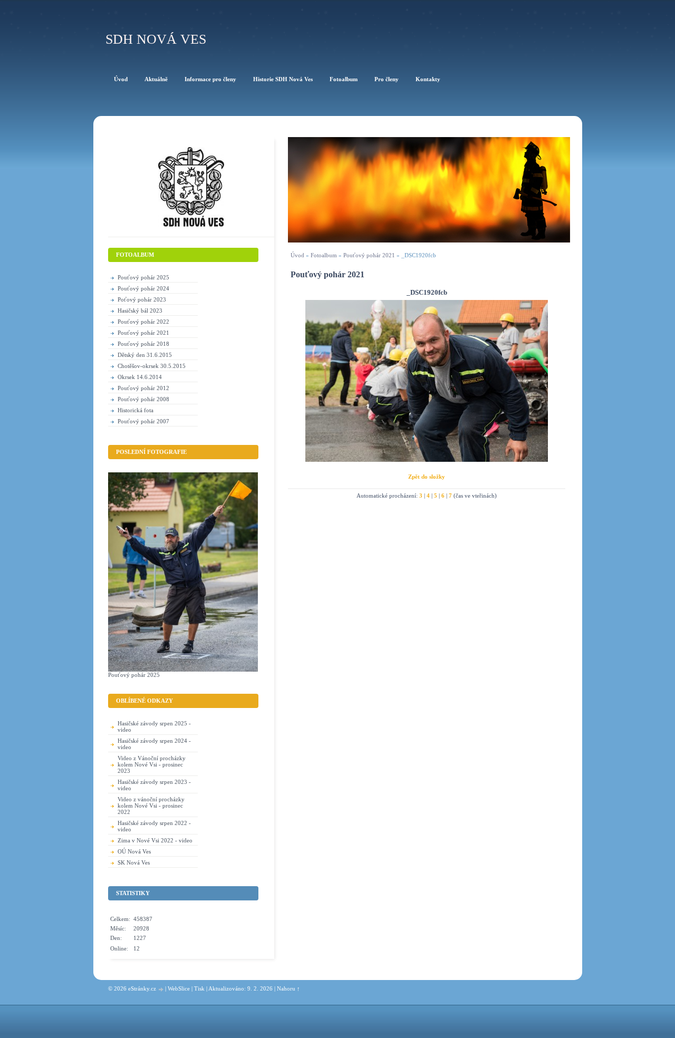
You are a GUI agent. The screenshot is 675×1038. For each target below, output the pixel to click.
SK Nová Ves (134, 862)
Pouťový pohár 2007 (143, 421)
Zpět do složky (426, 476)
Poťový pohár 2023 (142, 299)
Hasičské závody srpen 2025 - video (154, 726)
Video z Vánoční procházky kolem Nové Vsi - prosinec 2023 (152, 764)
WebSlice (179, 988)
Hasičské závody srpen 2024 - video (154, 744)
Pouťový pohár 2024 (143, 288)
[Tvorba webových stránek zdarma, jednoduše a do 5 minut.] (161, 989)
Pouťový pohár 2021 (369, 255)
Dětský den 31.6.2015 (145, 355)
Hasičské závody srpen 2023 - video (154, 785)
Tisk (199, 988)
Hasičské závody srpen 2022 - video (154, 826)
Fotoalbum (324, 255)
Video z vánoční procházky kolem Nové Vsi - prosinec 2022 (151, 805)
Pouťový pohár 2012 (143, 388)
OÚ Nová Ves (134, 851)
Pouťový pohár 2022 (143, 321)
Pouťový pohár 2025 (143, 277)
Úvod (297, 255)
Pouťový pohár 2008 (143, 399)
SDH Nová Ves (155, 39)
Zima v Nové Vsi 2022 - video (155, 840)
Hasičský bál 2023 (140, 310)
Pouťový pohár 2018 (143, 344)
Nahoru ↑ (288, 988)
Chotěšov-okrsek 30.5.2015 (152, 366)
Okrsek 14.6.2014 (140, 377)
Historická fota (135, 410)
